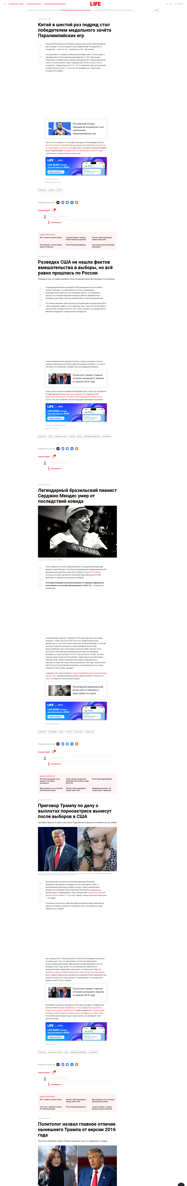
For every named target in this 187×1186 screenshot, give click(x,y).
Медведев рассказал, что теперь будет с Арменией (101, 789)
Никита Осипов (51, 1044)
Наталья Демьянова (53, 723)
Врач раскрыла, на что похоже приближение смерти (51, 789)
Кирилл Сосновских (52, 428)
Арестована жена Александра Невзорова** (103, 246)
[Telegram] (67, 202)
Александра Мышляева (53, 182)
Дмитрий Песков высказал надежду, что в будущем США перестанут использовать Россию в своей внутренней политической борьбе (74, 397)
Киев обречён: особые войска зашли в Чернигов (51, 246)
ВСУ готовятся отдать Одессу (51, 237)
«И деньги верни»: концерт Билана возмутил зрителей (76, 238)
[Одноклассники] (77, 202)
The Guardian (95, 572)
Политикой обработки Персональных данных (76, 10)
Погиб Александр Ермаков (76, 245)
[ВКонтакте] (72, 202)
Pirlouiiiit (60, 559)
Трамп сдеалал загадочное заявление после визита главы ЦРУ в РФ (77, 781)
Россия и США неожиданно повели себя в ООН (102, 238)
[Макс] (63, 202)
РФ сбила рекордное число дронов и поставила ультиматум (50, 781)
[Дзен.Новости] (58, 202)
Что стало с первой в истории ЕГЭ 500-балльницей (51, 1108)
